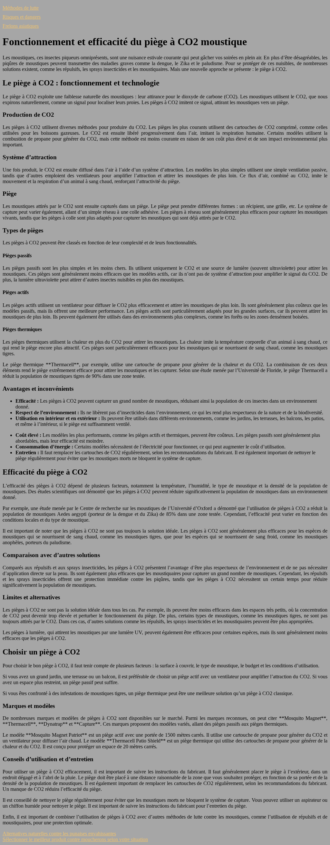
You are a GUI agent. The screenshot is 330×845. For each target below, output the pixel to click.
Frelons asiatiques (21, 26)
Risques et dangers (22, 17)
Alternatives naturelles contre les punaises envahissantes (59, 833)
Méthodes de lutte (21, 8)
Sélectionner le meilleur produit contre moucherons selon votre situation (75, 839)
